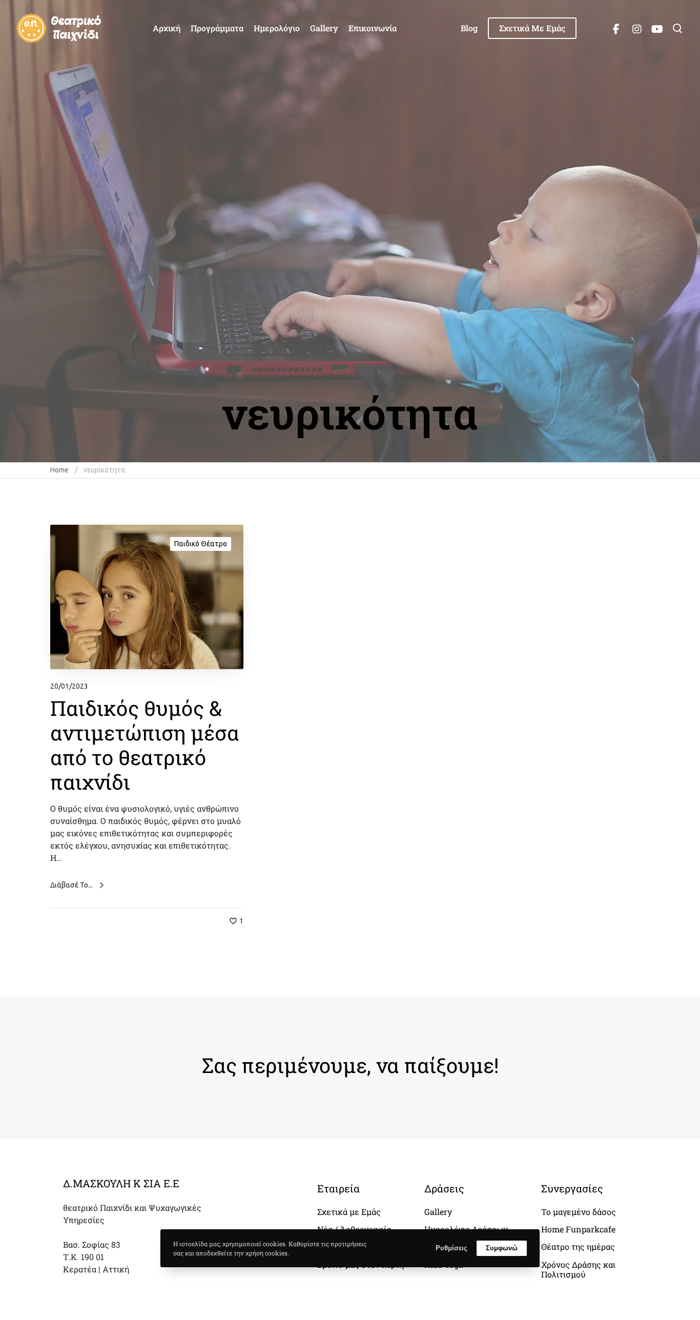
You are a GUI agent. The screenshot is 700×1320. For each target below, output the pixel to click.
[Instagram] (636, 28)
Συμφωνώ (502, 1248)
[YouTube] (657, 28)
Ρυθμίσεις (451, 1248)
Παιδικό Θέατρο (200, 544)
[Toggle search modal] (677, 28)
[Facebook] (616, 28)
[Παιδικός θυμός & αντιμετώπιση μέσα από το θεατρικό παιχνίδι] (146, 597)
